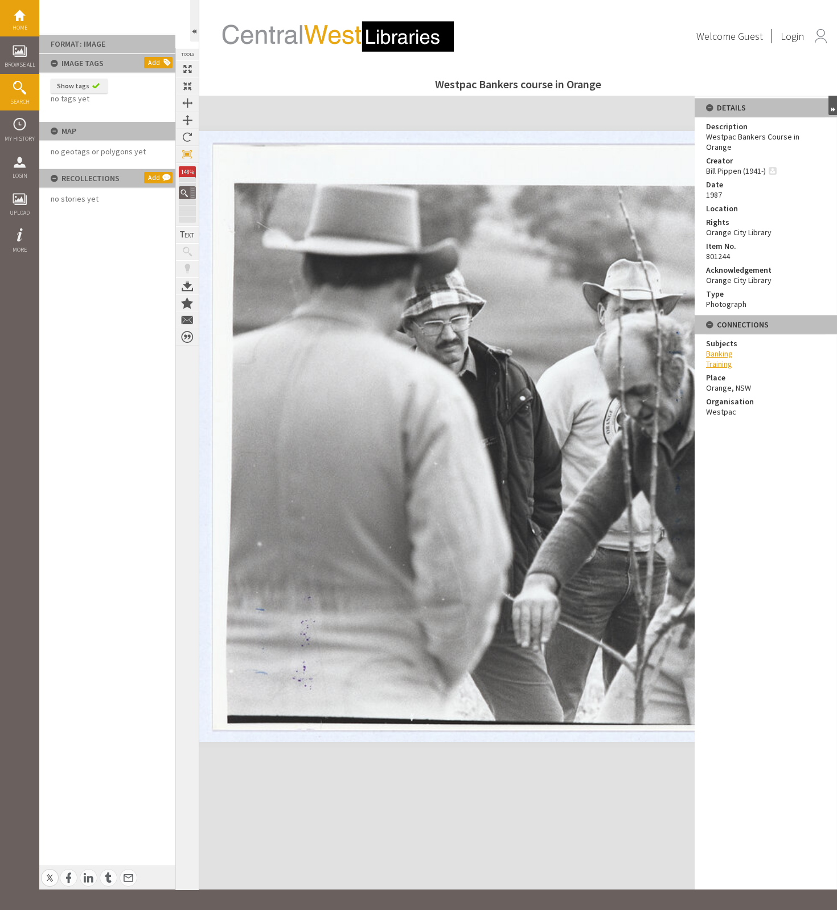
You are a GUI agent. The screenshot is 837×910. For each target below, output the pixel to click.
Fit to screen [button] (187, 86)
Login (20, 175)
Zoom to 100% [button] (187, 154)
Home (20, 27)
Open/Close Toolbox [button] (194, 21)
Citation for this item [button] (187, 337)
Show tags (73, 85)
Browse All (20, 64)
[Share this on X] (50, 871)
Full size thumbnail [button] (187, 68)
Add (154, 62)
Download (187, 285)
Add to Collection (187, 302)
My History (20, 138)
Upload (20, 212)
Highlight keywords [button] (187, 268)
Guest (750, 36)
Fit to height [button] (187, 120)
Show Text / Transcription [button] (187, 234)
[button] (187, 192)
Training (719, 364)
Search (20, 101)
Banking (719, 354)
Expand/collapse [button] (832, 105)
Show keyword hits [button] (187, 251)
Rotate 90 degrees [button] (187, 137)
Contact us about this (187, 320)
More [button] (20, 249)
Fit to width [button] (187, 103)
